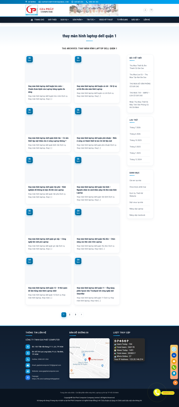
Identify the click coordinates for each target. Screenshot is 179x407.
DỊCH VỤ (64, 20)
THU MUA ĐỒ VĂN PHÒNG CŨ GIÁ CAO (140, 85)
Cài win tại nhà (135, 181)
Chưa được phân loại (138, 187)
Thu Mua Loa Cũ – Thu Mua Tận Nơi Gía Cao (139, 76)
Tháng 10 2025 (135, 140)
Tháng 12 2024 (135, 160)
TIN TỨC (90, 20)
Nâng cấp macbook (137, 215)
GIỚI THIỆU (52, 20)
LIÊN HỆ (147, 20)
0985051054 (168, 393)
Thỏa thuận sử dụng (108, 400)
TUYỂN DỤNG (122, 20)
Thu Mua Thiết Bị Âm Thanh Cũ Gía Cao (138, 67)
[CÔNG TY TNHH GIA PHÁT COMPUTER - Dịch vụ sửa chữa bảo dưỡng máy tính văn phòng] (40, 10)
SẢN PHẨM (77, 20)
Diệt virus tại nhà (136, 202)
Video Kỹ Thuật (106, 20)
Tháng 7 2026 (135, 128)
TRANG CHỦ (39, 20)
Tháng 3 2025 (135, 147)
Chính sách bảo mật (125, 400)
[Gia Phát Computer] (87, 10)
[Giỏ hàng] (151, 10)
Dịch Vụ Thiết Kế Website (136, 194)
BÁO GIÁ (135, 20)
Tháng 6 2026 (135, 134)
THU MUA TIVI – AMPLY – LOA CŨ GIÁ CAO (140, 94)
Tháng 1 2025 (135, 153)
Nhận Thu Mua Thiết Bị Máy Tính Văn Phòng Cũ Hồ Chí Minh (139, 104)
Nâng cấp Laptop (136, 209)
